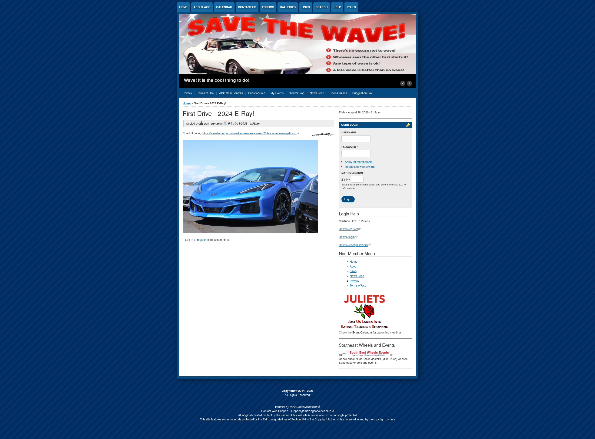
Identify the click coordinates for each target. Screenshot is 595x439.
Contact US (247, 7)
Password (349, 147)
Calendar (224, 7)
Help (337, 7)
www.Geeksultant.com (303, 407)
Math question (352, 173)
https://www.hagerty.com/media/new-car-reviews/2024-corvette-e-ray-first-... (249, 133)
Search (322, 7)
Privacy (354, 281)
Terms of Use (358, 285)
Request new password (360, 166)
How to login (347, 237)
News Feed (357, 276)
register (202, 239)
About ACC (201, 7)
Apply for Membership (359, 162)
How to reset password (353, 245)
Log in (189, 239)
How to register (348, 229)
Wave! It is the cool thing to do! (216, 80)
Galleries (288, 7)
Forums (268, 7)
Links (305, 7)
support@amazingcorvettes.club (311, 411)
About (353, 266)
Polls (351, 7)
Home (183, 7)
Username (349, 132)
